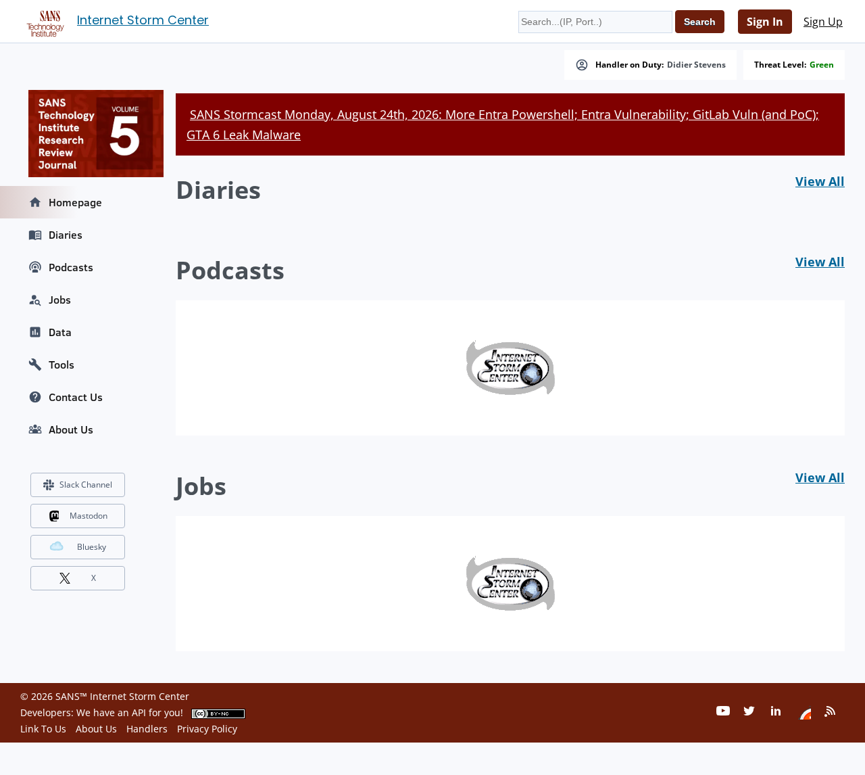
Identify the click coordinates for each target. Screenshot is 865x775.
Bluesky (91, 547)
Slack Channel (85, 484)
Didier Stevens (696, 65)
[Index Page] (43, 21)
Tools (61, 364)
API (139, 712)
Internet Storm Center (143, 19)
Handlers (147, 728)
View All (820, 181)
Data (60, 332)
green (822, 65)
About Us (71, 429)
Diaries (65, 234)
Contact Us (76, 397)
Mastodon (88, 515)
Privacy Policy (207, 728)
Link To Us (43, 728)
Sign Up (823, 21)
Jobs (60, 299)
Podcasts (71, 267)
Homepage (75, 202)
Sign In (765, 21)
